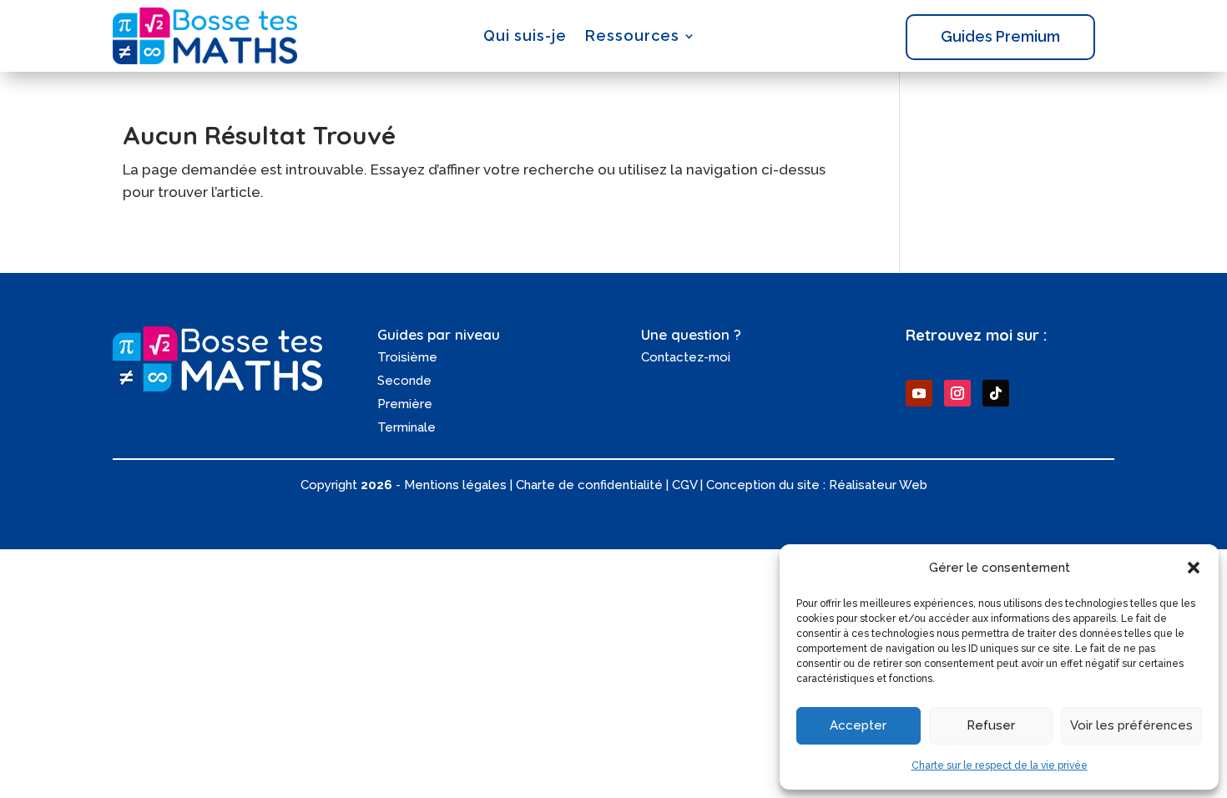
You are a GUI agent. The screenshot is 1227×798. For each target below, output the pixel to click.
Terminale (406, 427)
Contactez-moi (685, 357)
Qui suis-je (525, 35)
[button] (1193, 567)
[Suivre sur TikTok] (995, 393)
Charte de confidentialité (589, 484)
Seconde (404, 380)
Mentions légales (455, 484)
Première (404, 404)
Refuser (991, 725)
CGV (684, 484)
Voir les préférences (1131, 725)
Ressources (632, 35)
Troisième (407, 357)
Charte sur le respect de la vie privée (999, 765)
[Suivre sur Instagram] (957, 393)
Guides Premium (1000, 36)
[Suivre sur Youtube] (919, 393)
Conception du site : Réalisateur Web (816, 484)
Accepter (858, 725)
